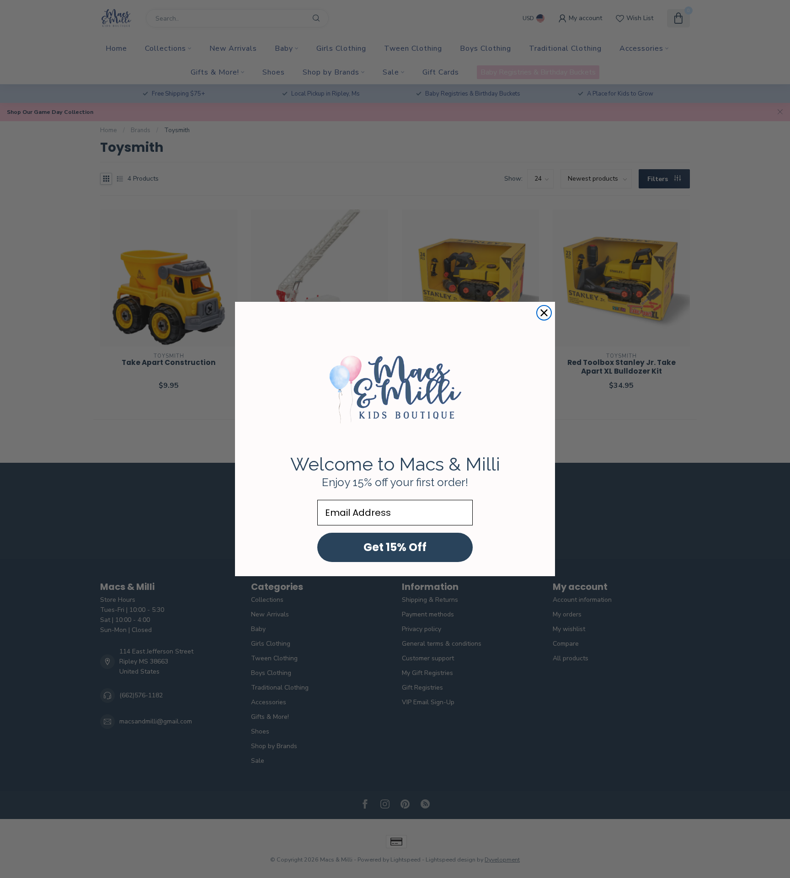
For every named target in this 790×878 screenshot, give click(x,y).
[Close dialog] (544, 312)
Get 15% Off (395, 547)
